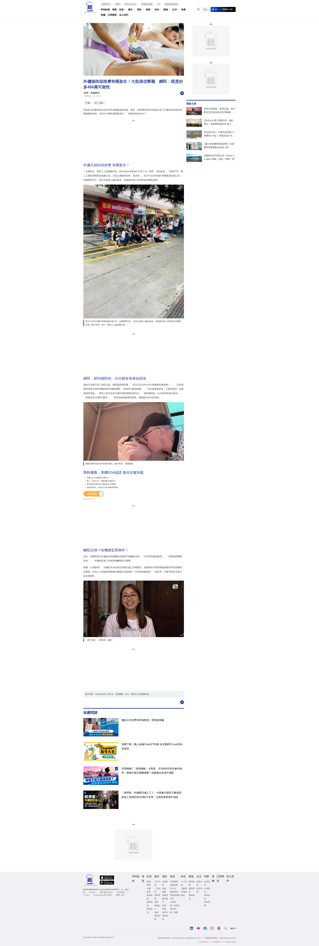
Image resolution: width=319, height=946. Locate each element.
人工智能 (184, 883)
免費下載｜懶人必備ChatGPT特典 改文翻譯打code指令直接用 (152, 746)
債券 (149, 892)
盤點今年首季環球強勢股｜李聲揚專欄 (142, 720)
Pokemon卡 (130, 4)
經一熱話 (99, 103)
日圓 (117, 4)
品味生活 (199, 883)
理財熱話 (165, 917)
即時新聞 (207, 903)
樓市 (130, 9)
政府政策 (207, 883)
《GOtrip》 (92, 892)
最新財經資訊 (171, 4)
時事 (183, 9)
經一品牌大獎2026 (175, 907)
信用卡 (165, 912)
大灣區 (173, 902)
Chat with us (204, 942)
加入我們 (123, 15)
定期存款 (165, 883)
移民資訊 (207, 897)
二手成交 (157, 890)
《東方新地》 (121, 892)
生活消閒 (199, 890)
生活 (174, 9)
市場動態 (174, 882)
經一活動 (174, 912)
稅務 (164, 909)
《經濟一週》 (120, 895)
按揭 (156, 912)
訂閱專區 (112, 15)
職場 (165, 9)
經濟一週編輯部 (92, 93)
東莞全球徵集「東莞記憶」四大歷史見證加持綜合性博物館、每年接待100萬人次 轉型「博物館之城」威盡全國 (219, 111)
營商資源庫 (175, 895)
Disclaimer (217, 942)
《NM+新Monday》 (106, 892)
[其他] (182, 93)
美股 (149, 885)
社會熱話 (87, 96)
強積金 (165, 895)
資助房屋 (157, 897)
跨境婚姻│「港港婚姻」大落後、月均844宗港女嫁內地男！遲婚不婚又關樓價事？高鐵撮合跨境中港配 (151, 770)
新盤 (156, 902)
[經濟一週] (90, 7)
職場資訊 (192, 890)
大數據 (184, 888)
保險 (164, 888)
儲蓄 (164, 892)
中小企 (173, 888)
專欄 (103, 15)
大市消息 (157, 883)
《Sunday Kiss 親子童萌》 (102, 895)
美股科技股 (147, 4)
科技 (157, 9)
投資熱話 (150, 910)
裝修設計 (157, 907)
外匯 (149, 888)
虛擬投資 (150, 903)
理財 (139, 9)
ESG (172, 899)
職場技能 (192, 883)
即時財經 (105, 9)
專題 (114, 9)
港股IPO (106, 4)
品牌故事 (174, 885)
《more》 (86, 895)
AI (159, 4)
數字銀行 (165, 900)
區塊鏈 (184, 892)
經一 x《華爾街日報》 (224, 9)
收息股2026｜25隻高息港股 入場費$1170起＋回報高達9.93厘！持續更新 (219, 134)
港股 (149, 882)
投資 (121, 9)
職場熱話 (192, 897)
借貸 (164, 905)
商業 (148, 9)
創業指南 (174, 892)
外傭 (88, 103)
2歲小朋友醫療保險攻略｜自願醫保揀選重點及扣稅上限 (219, 146)
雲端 (183, 895)
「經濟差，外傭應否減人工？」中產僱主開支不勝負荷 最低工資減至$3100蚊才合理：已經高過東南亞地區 (151, 794)
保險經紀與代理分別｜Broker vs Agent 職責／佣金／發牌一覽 (219, 157)
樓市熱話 (157, 917)
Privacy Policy (230, 942)
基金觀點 (150, 897)
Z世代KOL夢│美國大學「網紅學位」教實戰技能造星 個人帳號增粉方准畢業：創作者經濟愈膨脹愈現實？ (219, 122)
